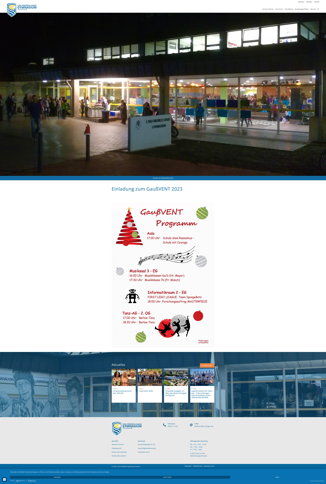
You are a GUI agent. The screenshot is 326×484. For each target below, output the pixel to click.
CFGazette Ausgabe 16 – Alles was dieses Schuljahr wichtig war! (176, 393)
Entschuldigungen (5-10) (146, 444)
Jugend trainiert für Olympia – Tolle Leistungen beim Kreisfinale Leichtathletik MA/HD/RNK (202, 394)
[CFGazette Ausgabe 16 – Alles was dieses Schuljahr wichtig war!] (176, 377)
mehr (277, 477)
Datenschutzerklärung (319, 480)
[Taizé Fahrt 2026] (150, 377)
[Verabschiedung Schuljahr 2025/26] (124, 377)
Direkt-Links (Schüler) (119, 452)
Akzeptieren (167, 477)
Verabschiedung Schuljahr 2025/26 (122, 392)
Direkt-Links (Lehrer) (119, 456)
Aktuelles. (309, 2)
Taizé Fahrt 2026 (146, 391)
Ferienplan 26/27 (144, 452)
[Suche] (318, 7)
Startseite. (301, 2)
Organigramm (117, 448)
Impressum (312, 480)
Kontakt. (316, 2)
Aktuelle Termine (118, 444)
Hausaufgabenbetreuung (147, 448)
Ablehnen (57, 477)
